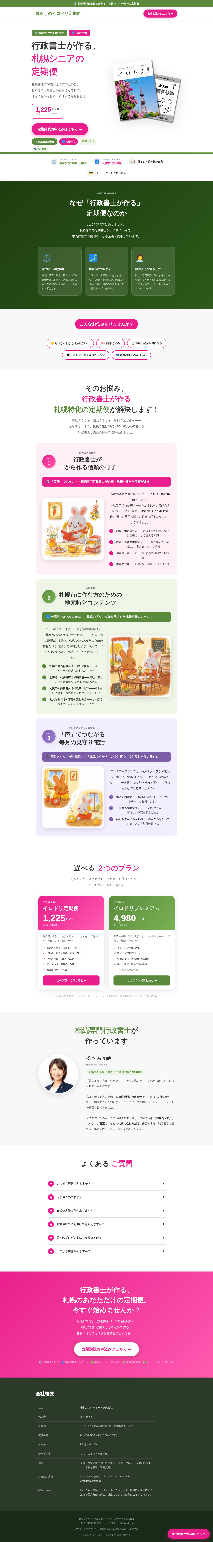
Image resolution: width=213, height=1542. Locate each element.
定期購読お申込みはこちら (60, 129)
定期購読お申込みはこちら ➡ (188, 1533)
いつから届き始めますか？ (107, 1251)
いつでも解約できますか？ (107, 1183)
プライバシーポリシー (86, 1528)
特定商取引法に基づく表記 (113, 1528)
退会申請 (133, 1528)
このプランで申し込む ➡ (71, 980)
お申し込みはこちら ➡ (160, 13)
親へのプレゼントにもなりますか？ (107, 1237)
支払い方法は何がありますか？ (107, 1210)
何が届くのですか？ (107, 1197)
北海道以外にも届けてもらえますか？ (107, 1224)
